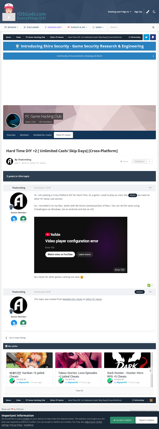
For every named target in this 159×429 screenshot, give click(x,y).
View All (79, 390)
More (98, 27)
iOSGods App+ (54, 27)
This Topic (141, 27)
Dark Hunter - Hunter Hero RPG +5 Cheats (125, 374)
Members (24, 135)
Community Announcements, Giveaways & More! (79, 55)
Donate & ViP (77, 27)
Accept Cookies (124, 420)
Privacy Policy (16, 425)
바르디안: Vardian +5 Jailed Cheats (26, 374)
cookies (26, 418)
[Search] (153, 27)
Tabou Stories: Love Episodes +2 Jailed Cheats (77, 374)
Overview (11, 135)
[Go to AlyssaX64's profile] (12, 380)
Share (125, 161)
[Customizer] (147, 11)
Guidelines (29, 425)
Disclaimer (32, 27)
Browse (11, 27)
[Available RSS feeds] (151, 400)
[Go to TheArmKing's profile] (9, 161)
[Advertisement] (79, 83)
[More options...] (150, 188)
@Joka (133, 195)
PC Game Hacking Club (43, 116)
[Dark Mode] (154, 11)
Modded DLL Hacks (43, 135)
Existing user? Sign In (119, 11)
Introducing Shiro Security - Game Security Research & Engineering (79, 46)
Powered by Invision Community (143, 410)
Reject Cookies (146, 420)
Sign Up (138, 11)
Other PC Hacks (63, 135)
